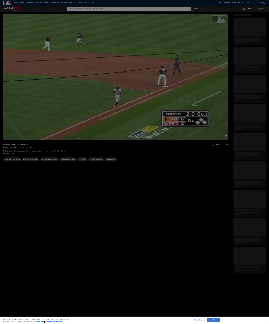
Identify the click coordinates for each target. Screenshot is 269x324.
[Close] (265, 320)
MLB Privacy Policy (38, 322)
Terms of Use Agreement (54, 322)
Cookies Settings (199, 320)
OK (214, 320)
